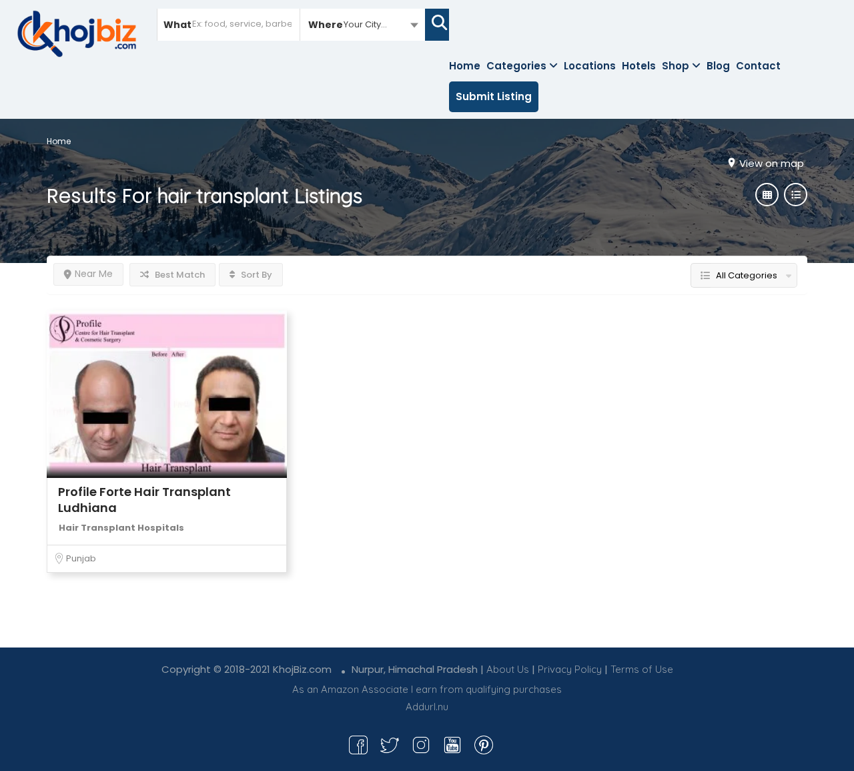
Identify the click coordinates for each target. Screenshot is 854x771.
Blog (718, 66)
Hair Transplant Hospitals (121, 527)
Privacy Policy (570, 669)
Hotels (639, 66)
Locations (590, 66)
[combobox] (362, 24)
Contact (758, 66)
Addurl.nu (427, 706)
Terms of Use (641, 669)
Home (464, 66)
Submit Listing (494, 96)
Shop (675, 66)
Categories (516, 66)
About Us (507, 669)
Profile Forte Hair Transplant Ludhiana (144, 499)
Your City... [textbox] (365, 24)
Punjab (81, 558)
